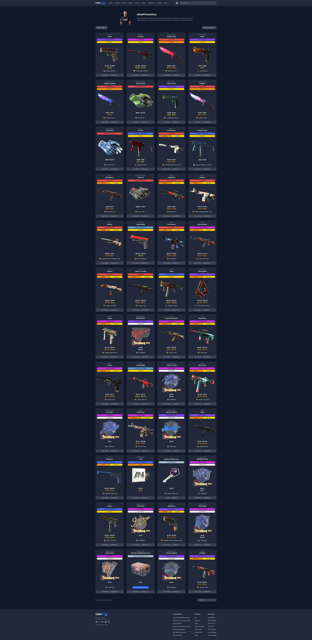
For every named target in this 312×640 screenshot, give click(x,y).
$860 (169, 66)
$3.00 (200, 441)
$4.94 (199, 347)
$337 (112, 209)
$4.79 (107, 396)
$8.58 (141, 347)
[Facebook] (103, 622)
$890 (169, 68)
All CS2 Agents (212, 629)
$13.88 (199, 300)
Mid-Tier (117, 3)
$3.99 (174, 535)
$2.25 (107, 535)
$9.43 (199, 443)
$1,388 (138, 66)
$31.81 (138, 302)
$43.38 (200, 253)
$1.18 (202, 535)
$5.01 (169, 347)
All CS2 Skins (211, 617)
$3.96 (200, 394)
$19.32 (168, 300)
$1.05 (200, 582)
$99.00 (112, 488)
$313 (200, 115)
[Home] (102, 3)
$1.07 (109, 582)
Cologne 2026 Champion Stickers (182, 626)
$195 (142, 162)
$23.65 (174, 347)
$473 (205, 253)
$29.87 (137, 300)
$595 (200, 66)
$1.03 (140, 582)
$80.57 (140, 349)
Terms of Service (199, 626)
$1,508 (143, 66)
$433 (174, 113)
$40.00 (174, 302)
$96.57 (138, 207)
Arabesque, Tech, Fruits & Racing (182, 620)
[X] (100, 622)
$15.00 (204, 582)
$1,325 (138, 68)
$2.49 (171, 488)
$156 (174, 209)
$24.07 (137, 396)
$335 (173, 207)
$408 (173, 160)
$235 (169, 162)
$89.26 (140, 256)
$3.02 (171, 441)
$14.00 (205, 300)
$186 (142, 160)
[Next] (215, 600)
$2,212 (112, 160)
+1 (177, 71)
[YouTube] (106, 622)
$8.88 (108, 490)
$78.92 (112, 535)
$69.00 (107, 253)
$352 (204, 113)
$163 (200, 209)
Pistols (110, 3)
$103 (112, 253)
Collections (151, 3)
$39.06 (112, 396)
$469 (204, 209)
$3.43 (174, 537)
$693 (204, 66)
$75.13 (143, 253)
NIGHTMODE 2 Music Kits (179, 632)
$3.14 (138, 441)
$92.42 (169, 209)
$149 (112, 537)
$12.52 (204, 584)
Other (165, 3)
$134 (169, 160)
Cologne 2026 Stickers (179, 629)
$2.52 (141, 488)
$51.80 (205, 349)
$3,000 (109, 68)
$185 (138, 160)
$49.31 (169, 256)
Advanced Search (208, 27)
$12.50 (107, 347)
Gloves (137, 3)
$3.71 (202, 490)
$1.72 (169, 537)
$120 (200, 160)
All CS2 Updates (212, 635)
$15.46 (143, 441)
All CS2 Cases (211, 623)
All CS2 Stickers (212, 620)
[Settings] (177, 3)
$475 (204, 115)
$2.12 (140, 535)
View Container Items (139, 587)
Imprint (196, 635)
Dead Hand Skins (177, 635)
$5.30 (200, 396)
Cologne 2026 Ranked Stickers (181, 617)
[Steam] (109, 622)
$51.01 (112, 347)
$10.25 (107, 537)
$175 (138, 162)
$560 (108, 113)
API (195, 617)
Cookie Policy (198, 632)
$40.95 (204, 443)
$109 (107, 207)
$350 (174, 256)
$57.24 (143, 302)
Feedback (197, 620)
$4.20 (171, 394)
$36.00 (107, 300)
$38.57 (171, 396)
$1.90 (169, 535)
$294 (169, 113)
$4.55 (141, 490)
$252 (200, 113)
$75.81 (200, 207)
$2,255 (174, 68)
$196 (107, 160)
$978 (174, 162)
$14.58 (205, 441)
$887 (174, 66)
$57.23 (107, 302)
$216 (169, 207)
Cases (143, 3)
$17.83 (143, 443)
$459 (112, 302)
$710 (112, 113)
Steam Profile (101, 27)
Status (196, 623)
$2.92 (107, 488)
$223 (112, 256)
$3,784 (143, 113)
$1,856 (112, 66)
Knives (130, 3)
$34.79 (205, 347)
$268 (112, 300)
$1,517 (107, 66)
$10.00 (202, 537)
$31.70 (205, 302)
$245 (174, 253)
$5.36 (138, 443)
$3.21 (109, 441)
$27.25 (174, 349)
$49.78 (169, 253)
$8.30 (143, 394)
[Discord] (97, 622)
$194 (205, 207)
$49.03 (143, 300)
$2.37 (202, 488)
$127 (199, 256)
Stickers (159, 3)
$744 (202, 68)
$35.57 (174, 300)
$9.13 (169, 349)
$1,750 (143, 68)
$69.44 (143, 396)
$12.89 (205, 396)
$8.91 (205, 394)
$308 (138, 113)
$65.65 (112, 349)
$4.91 (107, 394)
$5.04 (200, 349)
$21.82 (199, 302)
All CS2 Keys (211, 626)
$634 (109, 115)
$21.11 (112, 394)
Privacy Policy (198, 629)
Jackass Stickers (177, 623)
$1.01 (199, 584)
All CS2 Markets (212, 632)
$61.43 (138, 253)
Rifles (124, 3)
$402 (143, 207)
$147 (112, 207)
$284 (169, 115)
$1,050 (204, 256)
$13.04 (106, 349)
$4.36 (138, 394)
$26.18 (168, 302)
